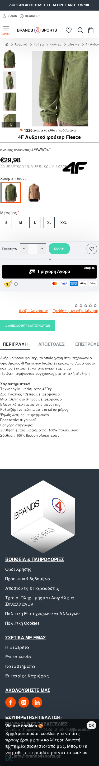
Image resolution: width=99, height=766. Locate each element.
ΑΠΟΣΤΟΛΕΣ (51, 344)
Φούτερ (56, 44)
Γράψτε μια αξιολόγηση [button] (75, 310)
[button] (11, 52)
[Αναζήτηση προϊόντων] (79, 30)
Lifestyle (73, 44)
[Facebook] (10, 702)
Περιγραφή (15, 344)
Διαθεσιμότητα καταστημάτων (28, 325)
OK (91, 725)
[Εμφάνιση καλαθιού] (91, 30)
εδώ (9, 759)
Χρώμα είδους (13, 179)
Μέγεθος (8, 213)
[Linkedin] (37, 702)
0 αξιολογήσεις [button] (33, 310)
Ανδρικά (21, 44)
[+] (41, 249)
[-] (24, 249)
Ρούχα (39, 44)
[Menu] (6, 30)
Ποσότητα (9, 249)
